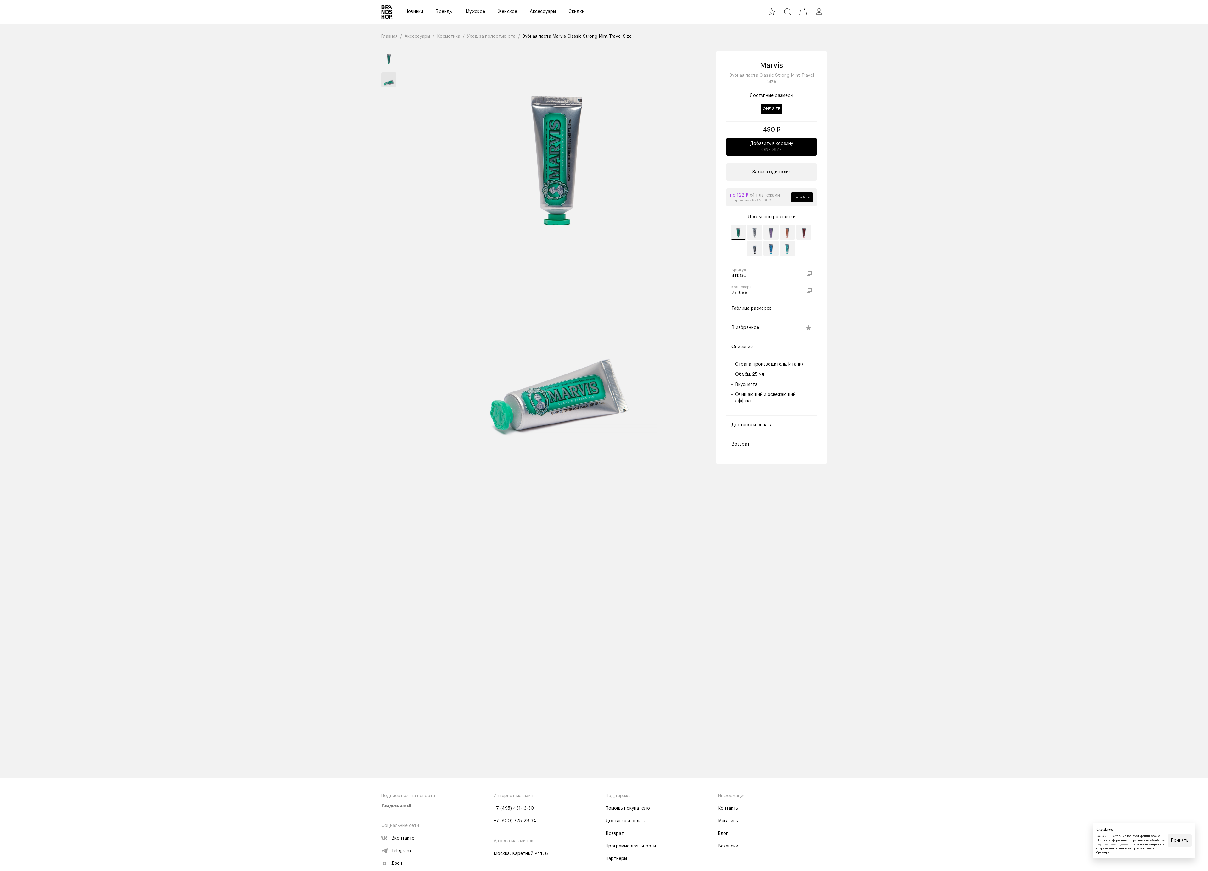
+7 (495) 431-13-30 (514, 808)
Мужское (475, 11)
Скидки (576, 11)
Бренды (444, 11)
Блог (723, 833)
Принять (1179, 840)
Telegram (401, 851)
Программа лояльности (631, 846)
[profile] (819, 11)
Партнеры (616, 859)
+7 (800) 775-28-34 (515, 821)
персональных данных (1113, 844)
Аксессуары (543, 11)
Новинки (414, 11)
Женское (507, 11)
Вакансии (728, 846)
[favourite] (772, 11)
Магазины (728, 821)
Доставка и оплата (626, 821)
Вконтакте (402, 838)
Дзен (396, 863)
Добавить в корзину (771, 146)
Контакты (728, 808)
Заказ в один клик (771, 172)
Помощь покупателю (628, 808)
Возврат (615, 833)
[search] (787, 11)
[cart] (803, 11)
